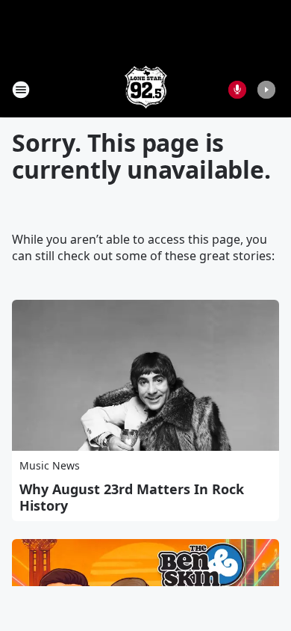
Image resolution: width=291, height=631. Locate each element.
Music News (49, 465)
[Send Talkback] (237, 90)
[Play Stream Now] (266, 90)
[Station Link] (146, 89)
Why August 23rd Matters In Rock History (131, 497)
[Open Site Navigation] (21, 90)
